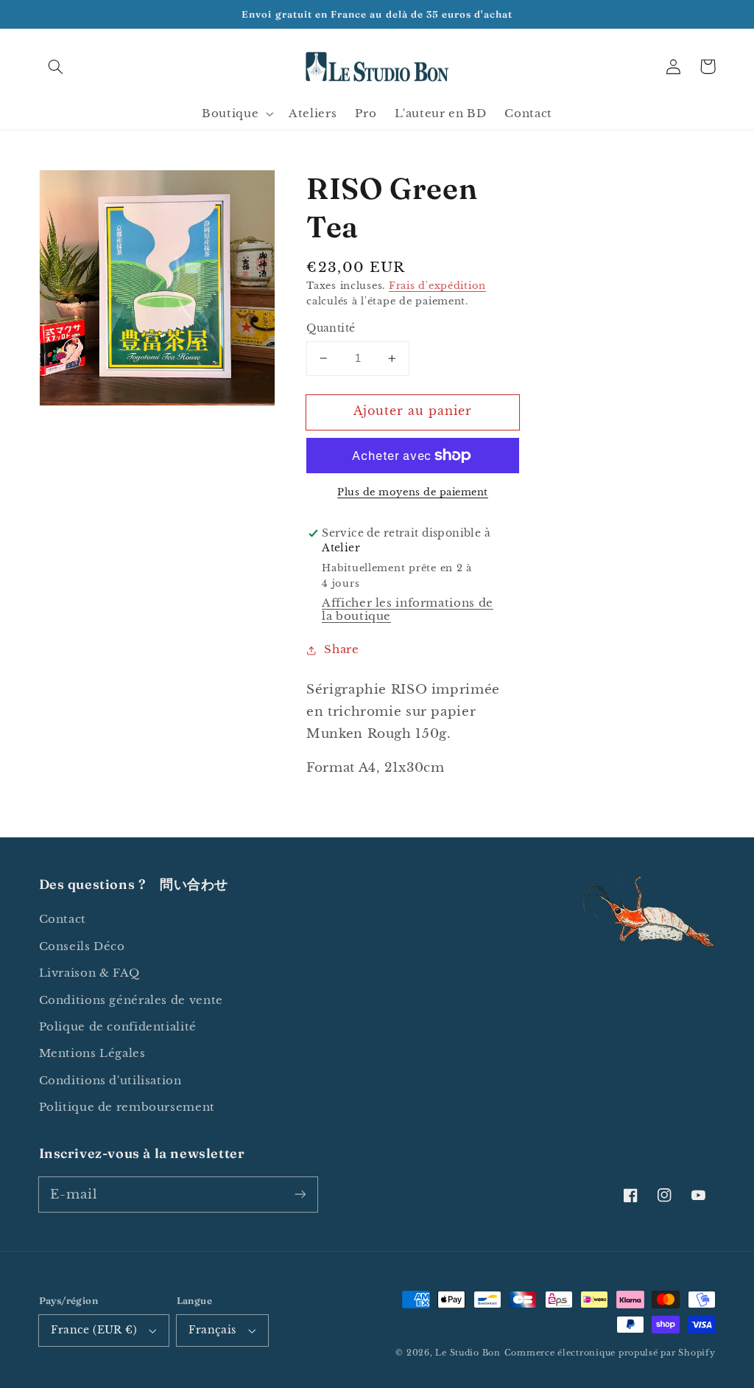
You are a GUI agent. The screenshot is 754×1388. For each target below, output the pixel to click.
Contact (62, 919)
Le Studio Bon (468, 1353)
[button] (56, 66)
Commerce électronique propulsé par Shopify (610, 1353)
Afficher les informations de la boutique (407, 609)
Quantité (330, 328)
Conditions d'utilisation (110, 1080)
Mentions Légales (92, 1053)
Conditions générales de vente (131, 1000)
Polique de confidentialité (118, 1026)
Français (212, 1330)
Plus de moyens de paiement (412, 492)
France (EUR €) (94, 1330)
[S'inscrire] (300, 1194)
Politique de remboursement (127, 1107)
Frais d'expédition (437, 285)
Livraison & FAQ (89, 973)
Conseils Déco (82, 946)
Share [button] (341, 649)
